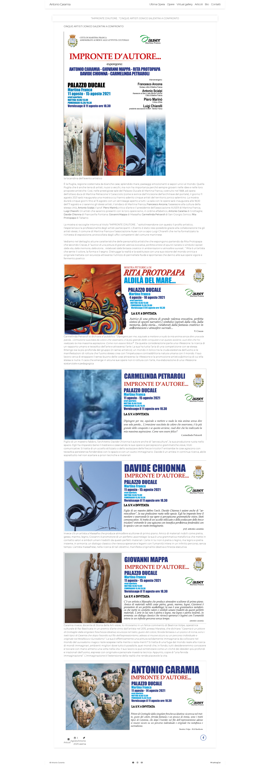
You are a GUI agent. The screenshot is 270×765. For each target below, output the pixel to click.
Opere (170, 4)
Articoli (199, 4)
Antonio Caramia (60, 4)
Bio (207, 4)
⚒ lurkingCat (215, 762)
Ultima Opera (157, 4)
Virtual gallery (185, 4)
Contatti (215, 4)
